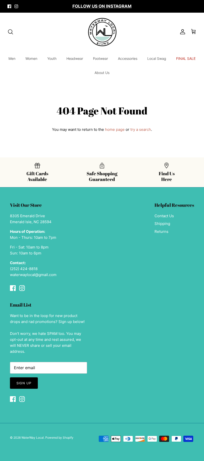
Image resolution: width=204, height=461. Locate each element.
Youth (51, 58)
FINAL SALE (186, 58)
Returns (161, 231)
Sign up (23, 383)
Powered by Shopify (59, 437)
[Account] (182, 32)
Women (31, 58)
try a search (140, 129)
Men (11, 58)
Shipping (162, 223)
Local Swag (156, 58)
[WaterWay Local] (102, 32)
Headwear (74, 58)
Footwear (100, 58)
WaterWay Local (32, 437)
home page (115, 129)
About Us (102, 73)
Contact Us (164, 215)
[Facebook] (9, 6)
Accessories (127, 58)
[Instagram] (16, 6)
